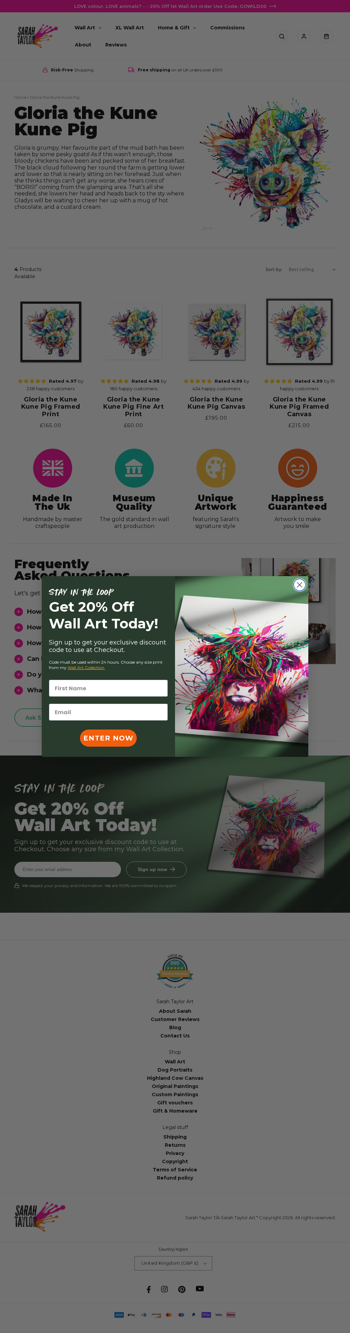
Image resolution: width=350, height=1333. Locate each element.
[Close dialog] (300, 585)
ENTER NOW (108, 738)
